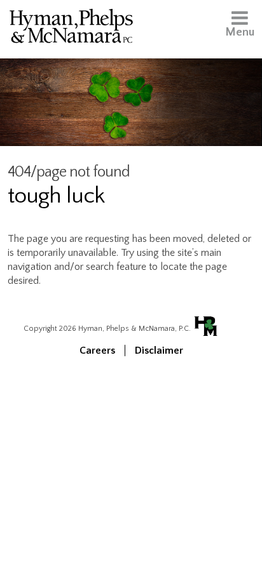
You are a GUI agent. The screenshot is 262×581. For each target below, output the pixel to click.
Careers (97, 350)
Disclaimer (159, 350)
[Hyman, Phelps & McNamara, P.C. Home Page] (71, 28)
